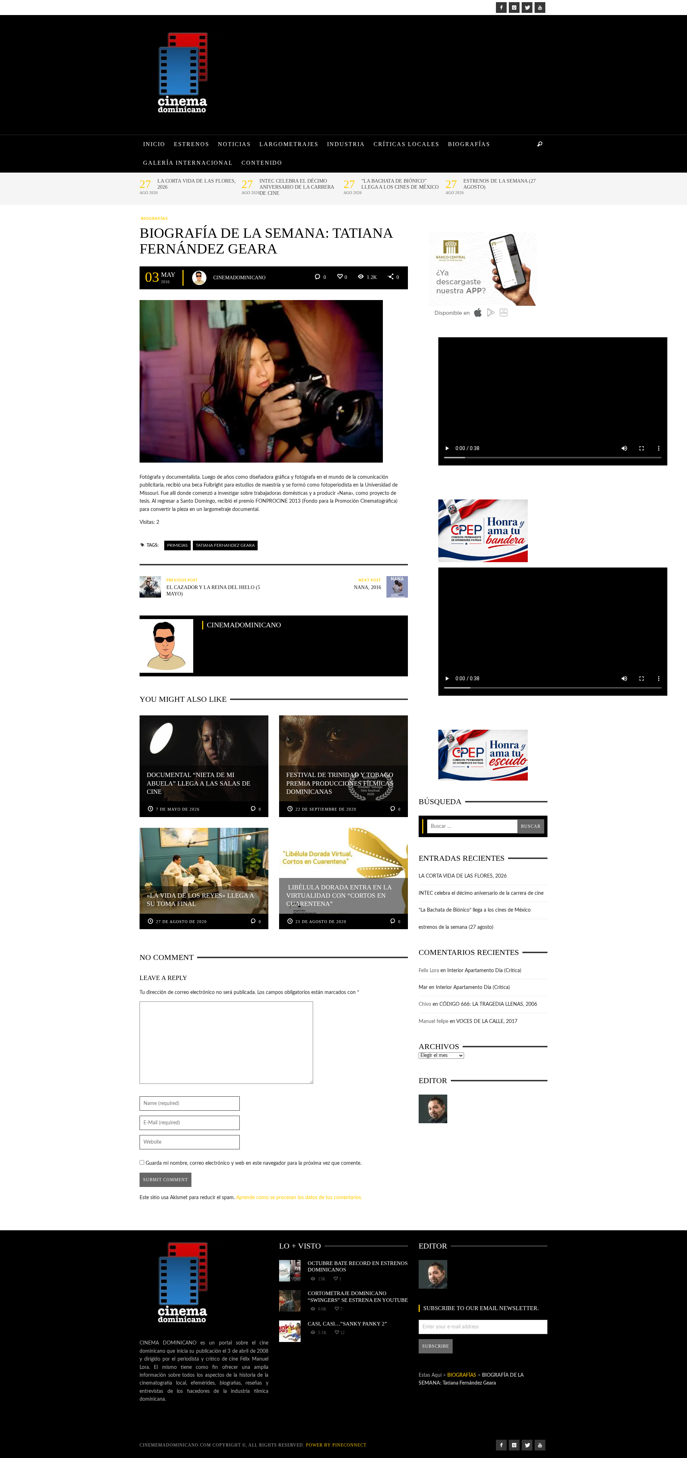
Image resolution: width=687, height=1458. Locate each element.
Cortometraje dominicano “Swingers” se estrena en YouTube (358, 1296)
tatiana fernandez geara (225, 545)
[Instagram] (514, 7)
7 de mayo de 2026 (178, 809)
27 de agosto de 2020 (181, 921)
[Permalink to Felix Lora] (433, 1109)
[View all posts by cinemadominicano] (199, 278)
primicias (177, 545)
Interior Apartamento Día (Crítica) (484, 970)
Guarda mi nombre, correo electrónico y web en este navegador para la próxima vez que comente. (253, 1163)
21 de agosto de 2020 (321, 921)
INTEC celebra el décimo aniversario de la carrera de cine (296, 187)
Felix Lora (429, 970)
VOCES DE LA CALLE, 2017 (486, 1021)
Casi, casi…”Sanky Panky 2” (347, 1324)
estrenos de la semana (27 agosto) (499, 184)
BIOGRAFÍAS (154, 219)
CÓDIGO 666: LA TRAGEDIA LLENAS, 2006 (488, 1004)
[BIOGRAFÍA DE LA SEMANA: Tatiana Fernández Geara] (261, 381)
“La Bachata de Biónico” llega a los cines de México (400, 184)
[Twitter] (527, 7)
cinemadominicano (239, 277)
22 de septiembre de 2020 (326, 809)
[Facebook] (501, 7)
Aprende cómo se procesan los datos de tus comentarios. (299, 1197)
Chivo (425, 1004)
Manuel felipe (433, 1021)
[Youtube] (540, 7)
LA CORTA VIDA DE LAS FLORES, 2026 (196, 184)
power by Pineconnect (336, 1445)
